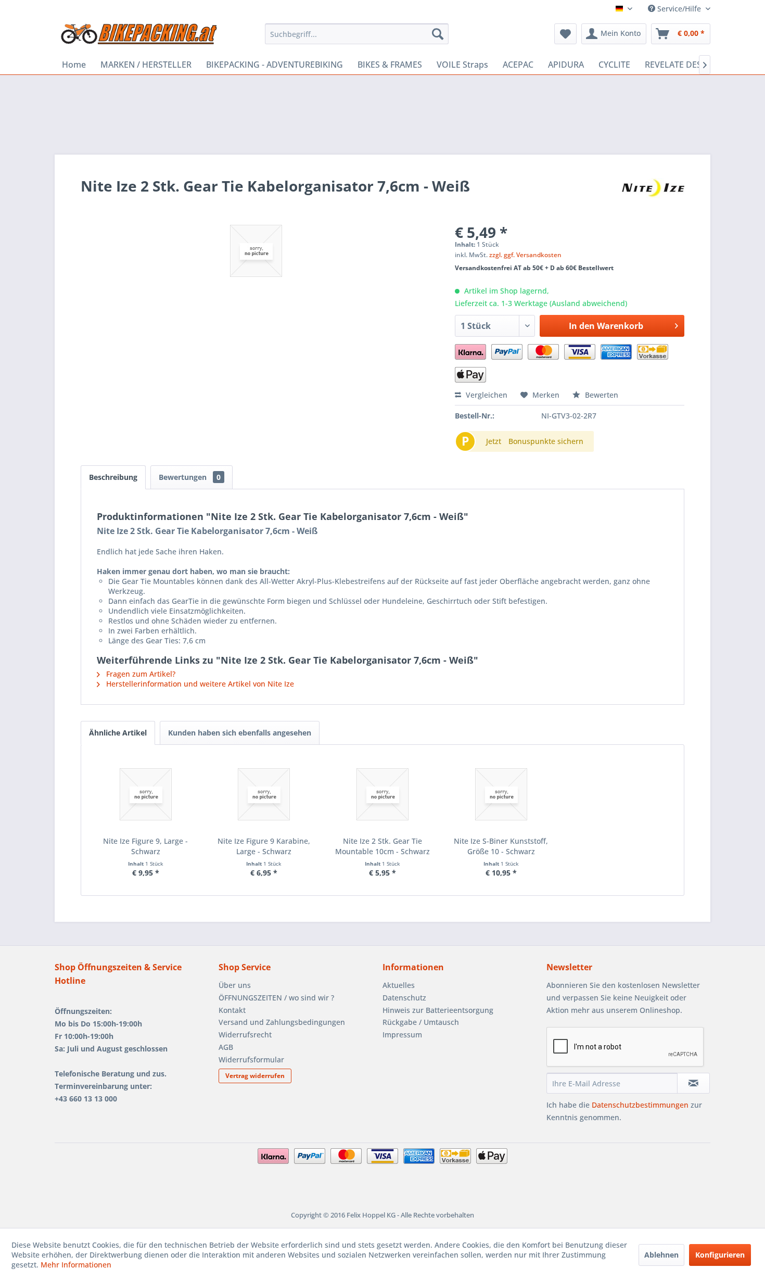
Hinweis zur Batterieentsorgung (437, 1010)
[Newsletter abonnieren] (693, 1083)
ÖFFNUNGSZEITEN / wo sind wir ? (276, 998)
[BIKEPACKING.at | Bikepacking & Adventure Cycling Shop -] (138, 36)
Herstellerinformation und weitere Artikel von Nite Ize (199, 684)
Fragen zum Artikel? (139, 674)
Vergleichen (485, 395)
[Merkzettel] (565, 33)
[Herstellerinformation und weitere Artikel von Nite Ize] (653, 196)
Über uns (235, 985)
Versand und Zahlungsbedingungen (282, 1022)
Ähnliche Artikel (118, 733)
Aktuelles (398, 985)
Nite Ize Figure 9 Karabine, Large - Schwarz (264, 846)
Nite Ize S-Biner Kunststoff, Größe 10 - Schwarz (501, 846)
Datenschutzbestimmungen (640, 1105)
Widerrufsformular (251, 1059)
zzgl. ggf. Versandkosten (525, 254)
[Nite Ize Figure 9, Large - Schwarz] (145, 794)
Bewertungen (190, 477)
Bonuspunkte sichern (545, 441)
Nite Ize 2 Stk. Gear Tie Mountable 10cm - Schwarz (382, 846)
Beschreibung (113, 477)
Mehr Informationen (76, 1265)
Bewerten (600, 395)
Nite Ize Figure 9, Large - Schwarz (145, 846)
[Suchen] (438, 33)
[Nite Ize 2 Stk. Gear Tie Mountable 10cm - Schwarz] (382, 794)
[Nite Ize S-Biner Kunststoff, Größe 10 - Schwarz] (501, 794)
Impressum (402, 1034)
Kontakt (232, 1010)
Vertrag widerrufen (255, 1075)
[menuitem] (357, 33)
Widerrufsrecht (245, 1034)
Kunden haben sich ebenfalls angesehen (239, 733)
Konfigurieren (720, 1255)
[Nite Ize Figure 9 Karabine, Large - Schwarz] (264, 794)
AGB (226, 1047)
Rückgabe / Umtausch (420, 1022)
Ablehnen (661, 1255)
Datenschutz (404, 998)
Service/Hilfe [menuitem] (679, 9)
